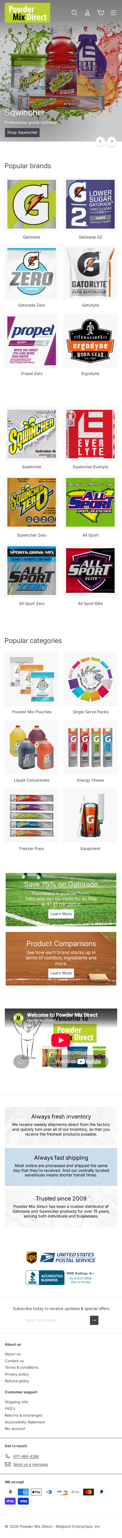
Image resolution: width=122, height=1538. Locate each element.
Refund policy (17, 1381)
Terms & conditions (21, 1367)
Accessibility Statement (25, 1422)
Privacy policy (17, 1374)
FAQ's (10, 1408)
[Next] (111, 141)
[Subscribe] (94, 1320)
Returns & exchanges (23, 1415)
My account (15, 1428)
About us (13, 1354)
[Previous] (100, 141)
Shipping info (16, 1402)
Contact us (14, 1360)
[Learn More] (61, 900)
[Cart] (100, 13)
